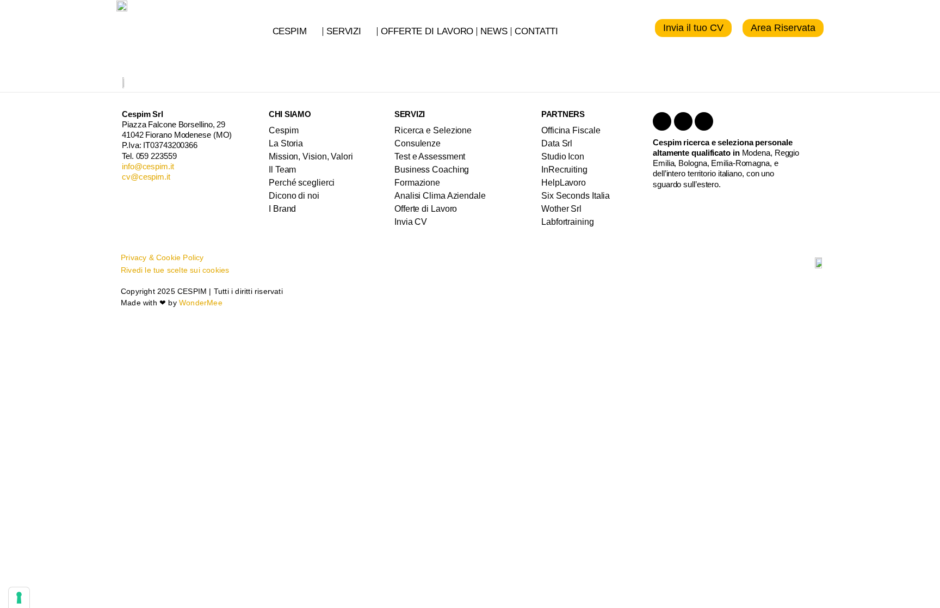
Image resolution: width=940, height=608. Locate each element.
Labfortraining (567, 221)
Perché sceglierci (302, 182)
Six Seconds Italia (575, 195)
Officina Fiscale (570, 130)
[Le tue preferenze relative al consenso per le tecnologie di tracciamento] (19, 597)
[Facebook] (683, 121)
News (494, 31)
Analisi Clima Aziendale (440, 195)
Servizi (343, 31)
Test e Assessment (429, 156)
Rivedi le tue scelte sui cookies (175, 270)
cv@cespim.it (146, 176)
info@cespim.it (148, 166)
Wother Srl (561, 208)
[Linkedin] (662, 121)
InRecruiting (564, 169)
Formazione (417, 182)
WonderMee (200, 302)
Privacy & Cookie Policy (162, 257)
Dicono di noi (294, 195)
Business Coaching (431, 169)
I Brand (282, 208)
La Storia (286, 143)
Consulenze (417, 143)
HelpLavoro (563, 182)
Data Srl (556, 143)
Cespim (290, 31)
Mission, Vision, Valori (311, 156)
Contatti (536, 31)
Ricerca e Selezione (433, 130)
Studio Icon (562, 156)
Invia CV (410, 221)
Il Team (282, 169)
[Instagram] (704, 121)
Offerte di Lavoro (427, 31)
